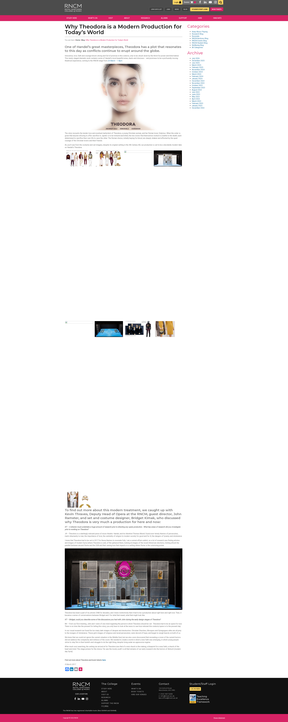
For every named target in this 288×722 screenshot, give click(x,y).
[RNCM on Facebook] (200, 2)
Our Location (81, 694)
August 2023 (197, 90)
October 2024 (197, 72)
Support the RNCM (110, 703)
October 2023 (197, 85)
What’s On (92, 18)
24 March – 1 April (115, 61)
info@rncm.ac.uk (167, 696)
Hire (200, 18)
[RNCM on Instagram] (215, 2)
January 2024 (197, 79)
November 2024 (198, 70)
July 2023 (196, 92)
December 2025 (198, 61)
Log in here (195, 689)
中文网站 (105, 706)
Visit (110, 18)
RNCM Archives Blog (200, 38)
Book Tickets (217, 9)
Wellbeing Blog (198, 45)
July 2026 (196, 58)
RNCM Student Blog (199, 43)
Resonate (195, 36)
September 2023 (198, 88)
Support (183, 18)
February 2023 (197, 103)
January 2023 (197, 106)
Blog (185, 9)
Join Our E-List (156, 9)
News (177, 9)
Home (78, 40)
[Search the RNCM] (220, 2)
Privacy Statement (219, 718)
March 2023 (196, 101)
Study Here (71, 18)
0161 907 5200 (167, 694)
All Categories (197, 47)
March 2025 (196, 65)
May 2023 (196, 97)
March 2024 (196, 74)
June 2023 (196, 94)
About (127, 18)
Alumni (164, 18)
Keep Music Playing (200, 32)
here (104, 660)
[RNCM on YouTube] (210, 2)
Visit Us (105, 695)
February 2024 (197, 76)
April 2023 (196, 99)
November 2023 (198, 83)
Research (145, 18)
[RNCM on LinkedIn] (205, 2)
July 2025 (196, 63)
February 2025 (197, 67)
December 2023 (198, 81)
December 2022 (198, 108)
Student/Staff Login (199, 9)
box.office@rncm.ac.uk (168, 698)
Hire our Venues (139, 695)
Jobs (168, 9)
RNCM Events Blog (199, 41)
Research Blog (197, 34)
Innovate (217, 18)
